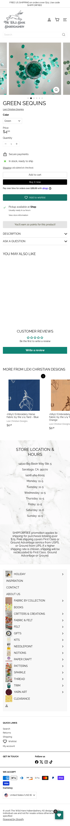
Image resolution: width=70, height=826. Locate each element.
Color (6, 114)
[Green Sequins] (24, 285)
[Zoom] (56, 90)
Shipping (7, 168)
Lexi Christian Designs (44, 369)
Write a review (35, 350)
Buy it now (35, 182)
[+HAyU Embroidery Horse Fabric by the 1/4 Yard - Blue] (24, 402)
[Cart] (57, 20)
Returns (7, 732)
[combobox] (35, 34)
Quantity (7, 138)
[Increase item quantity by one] (17, 144)
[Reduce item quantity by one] (5, 144)
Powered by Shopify (13, 819)
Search (6, 729)
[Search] (63, 34)
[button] (35, 197)
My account (9, 746)
